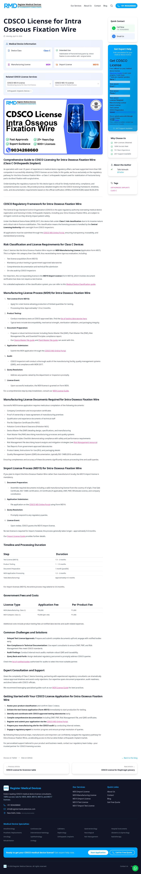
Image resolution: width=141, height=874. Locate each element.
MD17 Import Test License (83, 806)
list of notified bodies (21, 661)
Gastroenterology (90, 829)
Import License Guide (16, 536)
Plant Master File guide (48, 340)
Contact (97, 6)
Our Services (76, 6)
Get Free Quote (113, 802)
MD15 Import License (82, 798)
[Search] (111, 5)
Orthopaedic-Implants (120, 187)
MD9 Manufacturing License (84, 795)
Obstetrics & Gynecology (120, 833)
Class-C (114, 191)
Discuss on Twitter (10, 758)
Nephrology (62, 833)
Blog (105, 6)
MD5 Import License (81, 791)
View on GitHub (26, 758)
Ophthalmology (36, 837)
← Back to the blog (129, 758)
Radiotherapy (116, 837)
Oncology (7, 837)
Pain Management (91, 837)
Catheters (61, 829)
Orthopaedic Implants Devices (18, 91)
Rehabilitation (9, 841)
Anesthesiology (9, 829)
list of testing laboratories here (74, 318)
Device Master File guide (24, 340)
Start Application (98, 852)
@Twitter (120, 172)
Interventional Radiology (40, 833)
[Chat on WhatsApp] (135, 868)
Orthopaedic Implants (66, 837)
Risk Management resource (85, 442)
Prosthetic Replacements (13, 833)
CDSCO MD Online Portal (53, 232)
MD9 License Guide (61, 391)
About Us (88, 6)
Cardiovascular (36, 829)
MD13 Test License (80, 802)
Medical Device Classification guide (80, 284)
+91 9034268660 (128, 5)
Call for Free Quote (124, 852)
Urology (33, 841)
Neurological (89, 833)
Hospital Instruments (119, 829)
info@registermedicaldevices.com (21, 809)
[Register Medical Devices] (23, 6)
